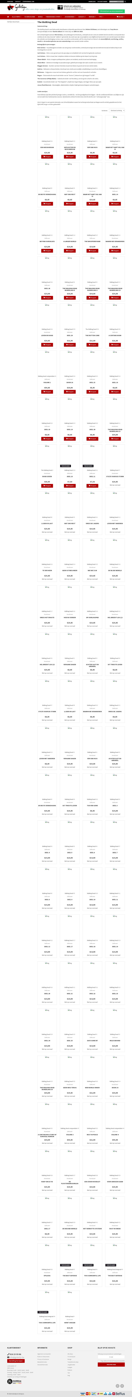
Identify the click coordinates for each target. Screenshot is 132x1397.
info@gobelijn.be (16, 1357)
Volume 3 (69, 1135)
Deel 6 (92, 852)
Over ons (10, 1)
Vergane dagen (70, 664)
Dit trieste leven (115, 664)
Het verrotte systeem (92, 1229)
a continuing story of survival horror (47, 1135)
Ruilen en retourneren (43, 1357)
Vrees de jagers (92, 523)
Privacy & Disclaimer (43, 1359)
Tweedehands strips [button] (53, 17)
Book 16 (70, 382)
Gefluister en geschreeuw (70, 148)
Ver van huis (92, 147)
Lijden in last (47, 523)
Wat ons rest (69, 194)
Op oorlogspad (92, 617)
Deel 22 (92, 993)
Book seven (47, 476)
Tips (69, 1373)
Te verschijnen (29, 17)
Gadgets (70, 1367)
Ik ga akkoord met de (113, 1361)
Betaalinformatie (42, 1362)
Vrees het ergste (47, 617)
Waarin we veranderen (115, 241)
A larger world (69, 241)
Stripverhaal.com (28, 1)
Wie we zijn (92, 570)
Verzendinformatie (42, 1365)
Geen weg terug (70, 1088)
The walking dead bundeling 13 (115, 289)
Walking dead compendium (46, 376)
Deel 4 (47, 852)
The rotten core (92, 335)
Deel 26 (47, 288)
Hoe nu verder (70, 617)
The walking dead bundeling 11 (115, 430)
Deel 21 (70, 993)
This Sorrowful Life (47, 1323)
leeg (69, 1375)
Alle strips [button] (16, 17)
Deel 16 (115, 382)
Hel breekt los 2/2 (47, 664)
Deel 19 (70, 429)
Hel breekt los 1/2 (115, 617)
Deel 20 (92, 429)
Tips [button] (100, 17)
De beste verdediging (47, 194)
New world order (92, 1088)
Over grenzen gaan (115, 1182)
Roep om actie (47, 1182)
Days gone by (92, 1041)
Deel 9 (69, 899)
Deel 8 (47, 899)
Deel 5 (69, 852)
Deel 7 (115, 852)
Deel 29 (70, 335)
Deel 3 (115, 805)
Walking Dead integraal (114, 1269)
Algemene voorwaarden (44, 1354)
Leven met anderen (115, 523)
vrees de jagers (115, 711)
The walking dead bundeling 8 (69, 289)
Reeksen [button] (92, 17)
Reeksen (70, 1370)
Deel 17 (70, 946)
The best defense (70, 1276)
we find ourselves (47, 241)
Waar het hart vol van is (115, 148)
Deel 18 (47, 429)
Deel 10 (70, 476)
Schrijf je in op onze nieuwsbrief (112, 11)
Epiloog (47, 1276)
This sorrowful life (92, 1276)
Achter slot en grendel (92, 665)
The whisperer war (92, 241)
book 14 (115, 1088)
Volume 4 (115, 1135)
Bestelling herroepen (16, 1361)
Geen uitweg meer (69, 570)
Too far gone (92, 805)
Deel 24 (47, 1041)
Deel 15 (92, 382)
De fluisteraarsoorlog (69, 1182)
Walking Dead (46, 141)
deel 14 (115, 194)
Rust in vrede (115, 1229)
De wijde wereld (115, 570)
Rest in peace (92, 1135)
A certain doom (115, 335)
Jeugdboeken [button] (69, 17)
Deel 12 (47, 946)
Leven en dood (47, 335)
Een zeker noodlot (92, 1182)
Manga (40, 17)
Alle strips (70, 1354)
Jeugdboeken (71, 1365)
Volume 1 (47, 382)
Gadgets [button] (81, 17)
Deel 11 (92, 476)
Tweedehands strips (73, 1362)
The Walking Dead (91, 329)
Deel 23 (115, 993)
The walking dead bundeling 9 (92, 289)
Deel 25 (70, 1041)
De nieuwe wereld (69, 1229)
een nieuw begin (47, 147)
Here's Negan (69, 1323)
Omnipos (21, 1394)
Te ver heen (47, 570)
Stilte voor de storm (115, 476)
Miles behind (115, 1041)
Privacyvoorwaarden (119, 1361)
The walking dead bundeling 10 (47, 1088)
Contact (18, 1)
